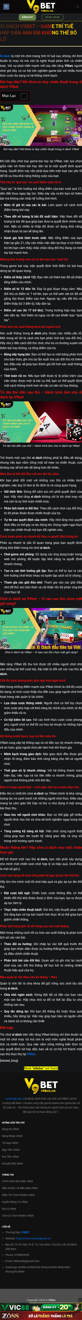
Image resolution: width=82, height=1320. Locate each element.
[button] (6, 7)
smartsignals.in (15, 1098)
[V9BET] (41, 6)
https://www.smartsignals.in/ (33, 1238)
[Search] (77, 6)
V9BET (25, 1232)
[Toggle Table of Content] (22, 96)
